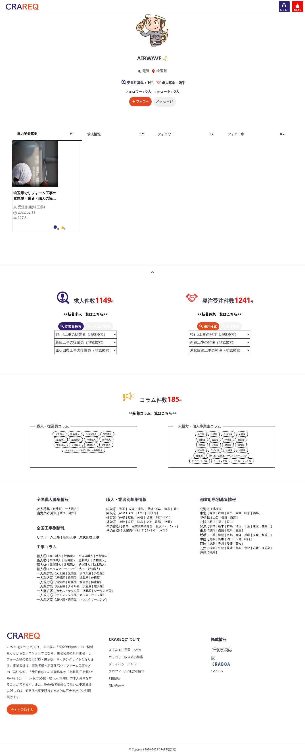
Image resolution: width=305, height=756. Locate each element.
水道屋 (229, 450)
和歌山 (266, 535)
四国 (203, 543)
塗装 (122, 522)
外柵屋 (199, 455)
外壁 (122, 517)
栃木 (221, 526)
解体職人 (91, 444)
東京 (256, 526)
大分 (247, 548)
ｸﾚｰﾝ (173, 526)
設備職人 (74, 434)
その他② (113, 530)
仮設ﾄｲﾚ (161, 526)
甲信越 (205, 517)
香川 (221, 543)
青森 (212, 513)
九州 (203, 548)
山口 (247, 539)
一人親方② (45, 577)
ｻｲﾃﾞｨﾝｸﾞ (162, 517)
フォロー (142, 101)
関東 (203, 526)
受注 (62, 513)
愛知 (221, 530)
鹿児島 (266, 548)
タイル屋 (215, 450)
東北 (203, 513)
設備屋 (214, 434)
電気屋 (202, 444)
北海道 (205, 508)
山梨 (216, 517)
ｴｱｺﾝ (141, 513)
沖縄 (203, 552)
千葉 (247, 526)
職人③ (42, 564)
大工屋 (201, 434)
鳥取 (212, 539)
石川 (212, 522)
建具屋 (242, 450)
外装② (111, 521)
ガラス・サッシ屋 (242, 460)
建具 (167, 509)
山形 (247, 513)
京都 (230, 535)
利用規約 (115, 678)
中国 (203, 539)
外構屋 (228, 439)
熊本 (238, 548)
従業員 (57, 509)
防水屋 (241, 444)
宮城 (238, 513)
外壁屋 (242, 434)
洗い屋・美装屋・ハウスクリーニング (228, 455)
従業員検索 (72, 326)
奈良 (256, 535)
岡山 (230, 539)
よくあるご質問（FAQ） (126, 650)
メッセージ (164, 101)
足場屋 (215, 444)
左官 (131, 522)
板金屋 (201, 450)
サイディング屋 (199, 460)
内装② (111, 513)
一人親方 (71, 509)
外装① (111, 517)
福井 (221, 522)
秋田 (221, 513)
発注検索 (210, 326)
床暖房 (152, 513)
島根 (221, 539)
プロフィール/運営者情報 (126, 671)
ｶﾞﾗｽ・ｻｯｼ (149, 530)
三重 (238, 530)
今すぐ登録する (22, 709)
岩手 (230, 513)
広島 (238, 539)
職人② (42, 560)
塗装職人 (106, 439)
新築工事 (69, 537)
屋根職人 (60, 439)
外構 (140, 517)
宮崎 (256, 548)
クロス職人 (91, 434)
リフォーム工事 (48, 537)
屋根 (131, 517)
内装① (111, 508)
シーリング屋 (220, 460)
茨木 (212, 526)
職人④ (42, 568)
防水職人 (106, 444)
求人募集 (43, 508)
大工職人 (59, 434)
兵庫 (247, 535)
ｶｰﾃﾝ (162, 530)
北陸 (203, 521)
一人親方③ (45, 582)
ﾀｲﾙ (149, 522)
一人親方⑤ (45, 590)
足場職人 (75, 444)
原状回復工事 (89, 537)
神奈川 (266, 526)
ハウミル (217, 671)
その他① (113, 526)
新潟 (233, 517)
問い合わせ (116, 685)
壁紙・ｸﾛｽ (154, 509)
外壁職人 (107, 434)
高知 (238, 543)
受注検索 (232, 326)
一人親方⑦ (45, 599)
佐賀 (221, 548)
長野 (224, 517)
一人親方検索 (100, 326)
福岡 (212, 548)
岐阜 (230, 530)
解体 (125, 526)
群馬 (230, 526)
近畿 (203, 535)
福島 (256, 513)
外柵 (167, 522)
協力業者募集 (47, 513)
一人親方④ (45, 586)
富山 (230, 522)
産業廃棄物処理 (142, 526)
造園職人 (75, 439)
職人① (42, 556)
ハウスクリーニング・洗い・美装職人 (83, 450)
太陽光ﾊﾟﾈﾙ (130, 530)
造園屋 (215, 439)
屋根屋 (202, 439)
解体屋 (228, 444)
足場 (158, 522)
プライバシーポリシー (124, 664)
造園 (149, 517)
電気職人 (60, 444)
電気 (141, 509)
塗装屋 (241, 439)
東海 (203, 530)
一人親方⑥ (45, 595)
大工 (122, 509)
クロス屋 (228, 434)
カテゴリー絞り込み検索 (126, 657)
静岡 (212, 530)
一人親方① (45, 573)
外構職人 (91, 439)
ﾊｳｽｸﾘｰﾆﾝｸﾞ (127, 513)
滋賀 (221, 535)
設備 (131, 509)
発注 (71, 513)
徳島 (212, 543)
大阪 (238, 535)
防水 (140, 522)
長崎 (230, 548)
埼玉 (238, 526)
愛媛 (230, 543)
